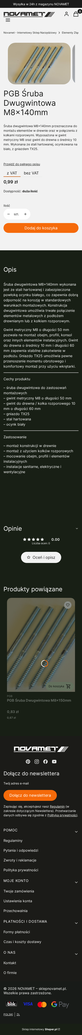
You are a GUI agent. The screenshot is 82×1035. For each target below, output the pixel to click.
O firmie (10, 972)
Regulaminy (13, 840)
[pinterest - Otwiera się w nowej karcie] (28, 761)
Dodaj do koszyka (41, 228)
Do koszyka (56, 686)
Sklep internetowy (39, 1029)
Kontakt (9, 963)
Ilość (6, 205)
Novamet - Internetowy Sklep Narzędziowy (30, 32)
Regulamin (57, 806)
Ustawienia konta (17, 901)
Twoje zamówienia (18, 891)
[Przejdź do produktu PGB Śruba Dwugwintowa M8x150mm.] (41, 645)
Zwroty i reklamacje (19, 860)
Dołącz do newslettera (30, 795)
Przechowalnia (15, 911)
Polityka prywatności (20, 870)
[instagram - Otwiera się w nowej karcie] (36, 761)
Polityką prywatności (62, 815)
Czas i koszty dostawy (22, 942)
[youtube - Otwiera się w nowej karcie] (54, 761)
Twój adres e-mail (16, 783)
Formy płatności (16, 932)
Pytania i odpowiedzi (20, 850)
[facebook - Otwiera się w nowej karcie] (45, 761)
